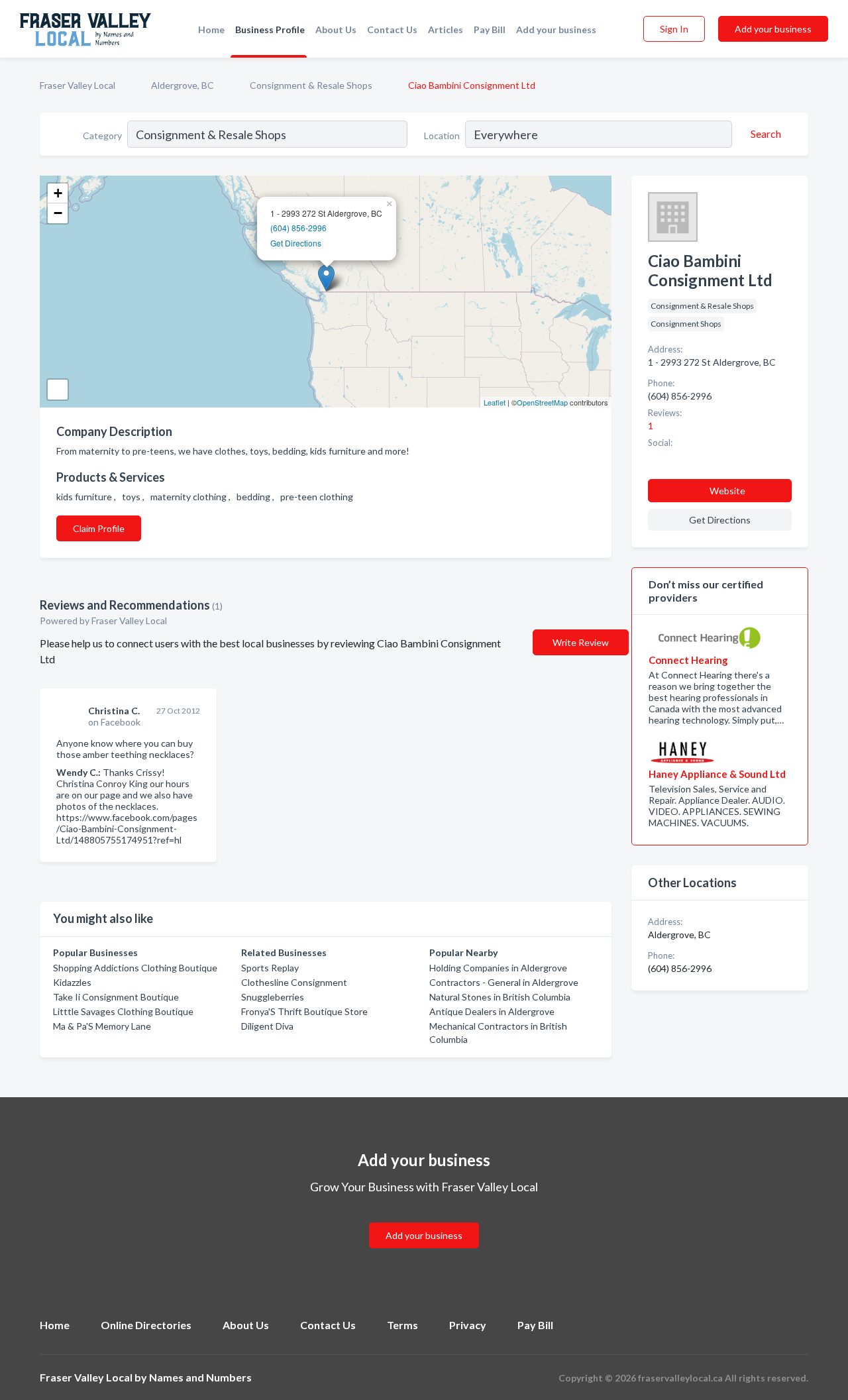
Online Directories (146, 1325)
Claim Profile (99, 528)
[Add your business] (424, 1219)
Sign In (674, 28)
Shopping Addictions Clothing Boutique (135, 967)
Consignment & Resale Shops (311, 85)
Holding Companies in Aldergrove (498, 967)
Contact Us (392, 29)
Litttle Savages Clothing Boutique (123, 1011)
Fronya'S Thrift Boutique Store (304, 1011)
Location (442, 135)
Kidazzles (72, 982)
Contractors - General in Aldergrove (503, 982)
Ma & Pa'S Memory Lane (102, 1026)
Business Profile (270, 29)
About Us (335, 29)
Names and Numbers (200, 1377)
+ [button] (58, 193)
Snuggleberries (272, 996)
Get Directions (295, 242)
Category (102, 135)
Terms (402, 1325)
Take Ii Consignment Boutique (116, 996)
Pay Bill (489, 29)
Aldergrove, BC (182, 85)
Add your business (556, 29)
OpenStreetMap (542, 402)
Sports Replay (270, 967)
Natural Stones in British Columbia (499, 996)
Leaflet (494, 402)
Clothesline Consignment (294, 982)
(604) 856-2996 (298, 227)
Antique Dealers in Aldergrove (492, 1011)
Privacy (467, 1325)
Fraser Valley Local (77, 85)
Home (211, 29)
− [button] (58, 213)
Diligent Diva (267, 1026)
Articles (445, 29)
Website (727, 490)
